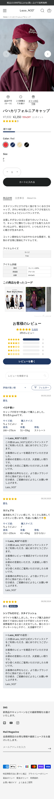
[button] (6, 54)
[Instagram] (17, 722)
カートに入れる (27, 182)
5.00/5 (35, 329)
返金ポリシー (9, 778)
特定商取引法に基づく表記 (14, 774)
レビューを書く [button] (27, 361)
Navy (12, 144)
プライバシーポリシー (38, 774)
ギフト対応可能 (33, 102)
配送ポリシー (22, 778)
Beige (19, 144)
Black (26, 144)
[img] (10, 396)
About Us (31, 198)
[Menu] (5, 10)
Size (5, 154)
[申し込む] (49, 748)
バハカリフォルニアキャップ (20, 17)
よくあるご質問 (25, 782)
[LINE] (4, 722)
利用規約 (34, 778)
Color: (8, 138)
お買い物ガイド (10, 782)
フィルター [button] (44, 387)
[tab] (9, 198)
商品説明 (7, 198)
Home (5, 17)
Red (5, 144)
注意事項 (19, 198)
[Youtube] (11, 722)
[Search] (42, 11)
